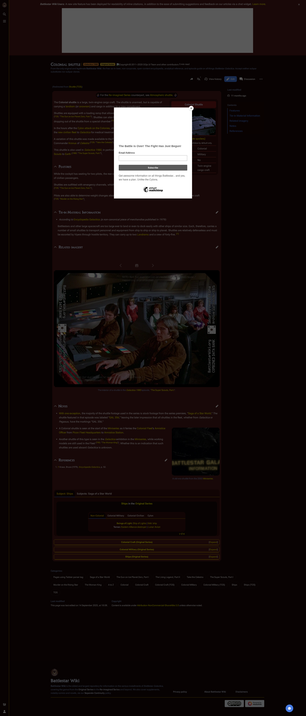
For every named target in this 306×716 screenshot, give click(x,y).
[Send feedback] (289, 708)
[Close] (191, 108)
